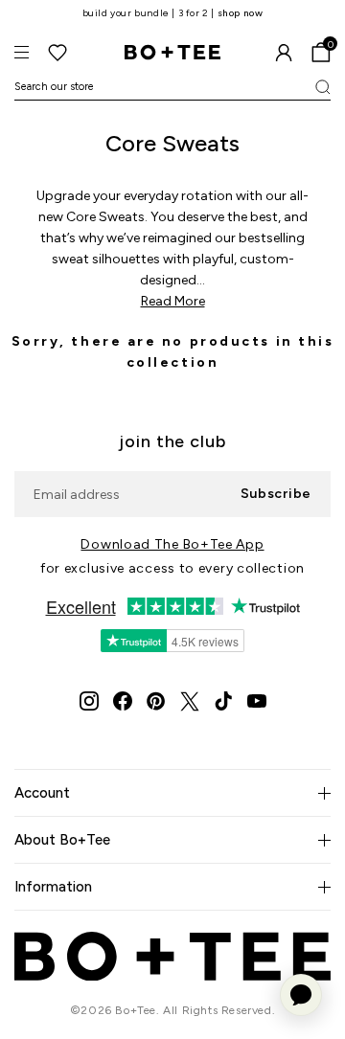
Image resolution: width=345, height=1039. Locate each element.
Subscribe (276, 494)
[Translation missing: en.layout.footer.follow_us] (89, 701)
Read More (173, 301)
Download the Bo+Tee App (172, 544)
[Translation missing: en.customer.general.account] (283, 52)
